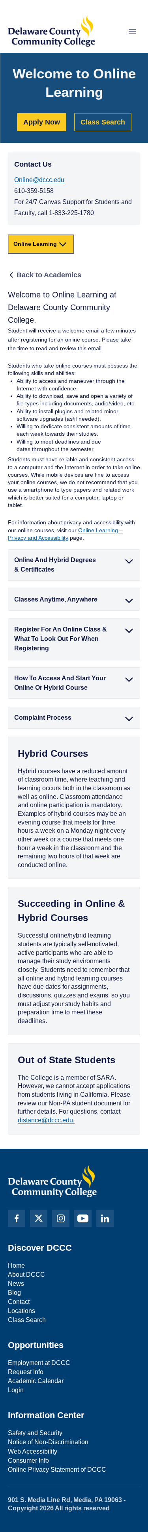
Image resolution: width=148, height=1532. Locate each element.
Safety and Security (35, 1433)
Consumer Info (28, 1460)
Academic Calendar (36, 1381)
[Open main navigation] (132, 31)
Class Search (103, 122)
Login (16, 1390)
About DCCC (26, 1274)
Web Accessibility (32, 1451)
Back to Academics (49, 275)
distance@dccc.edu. (46, 1120)
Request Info (25, 1372)
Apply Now (41, 122)
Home (16, 1265)
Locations (21, 1310)
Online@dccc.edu (39, 179)
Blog (14, 1292)
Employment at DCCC (39, 1362)
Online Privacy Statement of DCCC (57, 1469)
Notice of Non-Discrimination (48, 1442)
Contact (19, 1301)
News (16, 1283)
